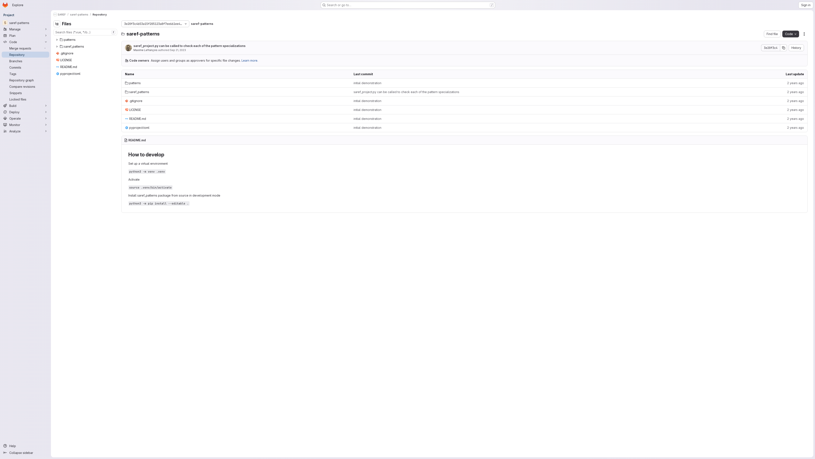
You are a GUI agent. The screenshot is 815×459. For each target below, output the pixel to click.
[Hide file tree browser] (56, 23)
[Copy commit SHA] (783, 47)
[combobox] (85, 32)
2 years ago (795, 83)
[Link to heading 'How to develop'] (167, 155)
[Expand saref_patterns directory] (56, 46)
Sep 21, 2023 (178, 50)
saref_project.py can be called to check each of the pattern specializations (189, 46)
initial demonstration (367, 83)
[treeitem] (85, 39)
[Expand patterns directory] (56, 39)
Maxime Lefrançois (145, 50)
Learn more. (250, 60)
